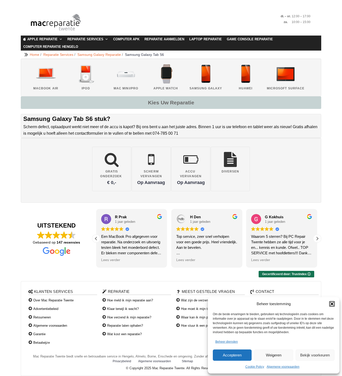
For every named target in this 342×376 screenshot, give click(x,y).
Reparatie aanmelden (164, 39)
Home (35, 55)
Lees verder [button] (110, 260)
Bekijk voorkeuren (315, 355)
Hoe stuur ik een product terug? (204, 325)
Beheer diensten (226, 341)
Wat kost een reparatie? (124, 334)
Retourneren (42, 317)
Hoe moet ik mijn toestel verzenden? (207, 309)
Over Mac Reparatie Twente (53, 300)
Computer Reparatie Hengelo (50, 47)
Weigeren (273, 355)
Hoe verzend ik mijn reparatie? (129, 317)
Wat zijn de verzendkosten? (201, 300)
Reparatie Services (85, 39)
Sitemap (187, 361)
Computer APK (126, 39)
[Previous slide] (30, 77)
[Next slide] (312, 77)
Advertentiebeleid (45, 309)
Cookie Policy (254, 366)
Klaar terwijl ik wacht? (123, 309)
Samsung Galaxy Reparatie (99, 55)
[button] (331, 303)
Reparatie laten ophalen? (125, 325)
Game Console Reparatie (250, 39)
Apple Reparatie (42, 39)
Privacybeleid (122, 361)
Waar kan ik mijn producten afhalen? (207, 317)
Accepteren (232, 355)
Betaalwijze (41, 342)
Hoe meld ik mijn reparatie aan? (130, 300)
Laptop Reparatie (205, 39)
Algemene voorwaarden (283, 366)
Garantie (39, 334)
